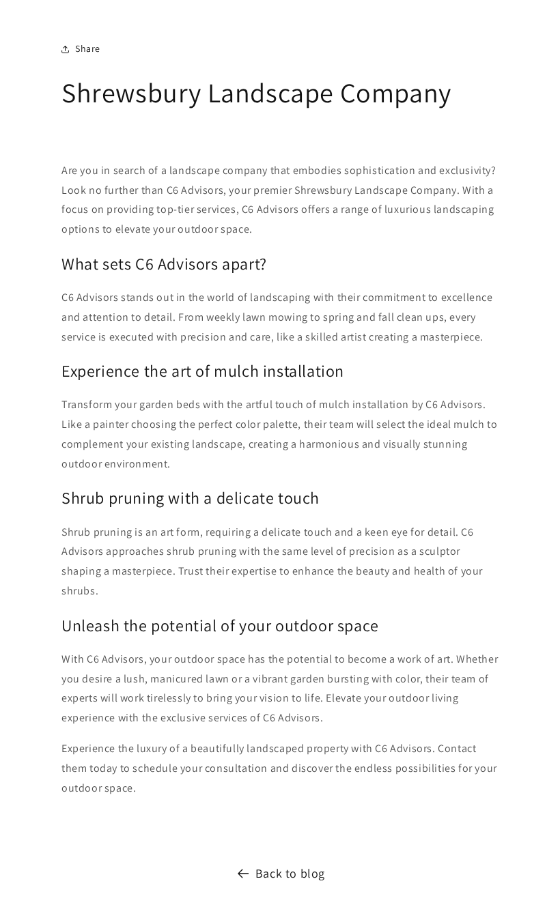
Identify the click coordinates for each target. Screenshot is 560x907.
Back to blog (290, 873)
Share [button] (87, 48)
